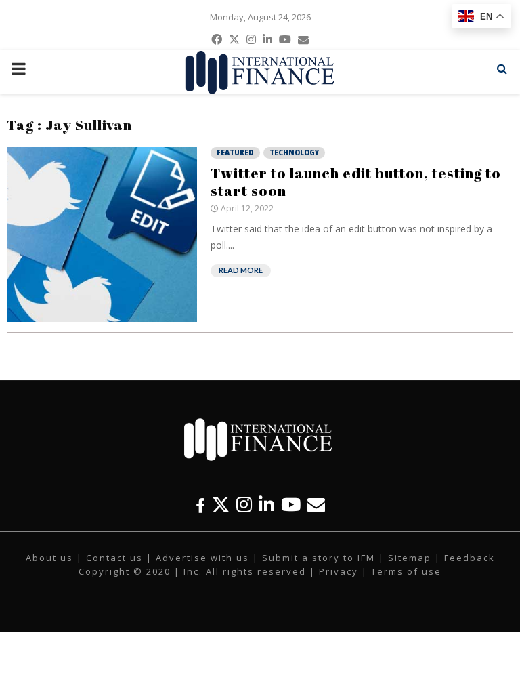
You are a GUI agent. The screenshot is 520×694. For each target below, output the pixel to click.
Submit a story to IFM (318, 558)
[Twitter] (221, 504)
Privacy (338, 571)
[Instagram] (244, 504)
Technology (294, 152)
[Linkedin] (266, 504)
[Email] (316, 504)
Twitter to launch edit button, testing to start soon (356, 181)
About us (49, 558)
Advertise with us (202, 558)
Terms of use (406, 571)
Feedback (469, 558)
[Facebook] (200, 504)
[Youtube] (291, 504)
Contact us (114, 558)
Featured (235, 152)
